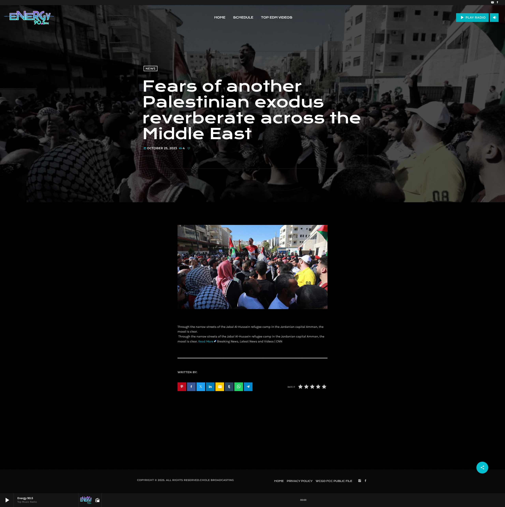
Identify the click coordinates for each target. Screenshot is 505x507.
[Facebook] (497, 2)
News (151, 68)
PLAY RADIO (472, 17)
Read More (205, 341)
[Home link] (29, 17)
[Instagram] (492, 2)
